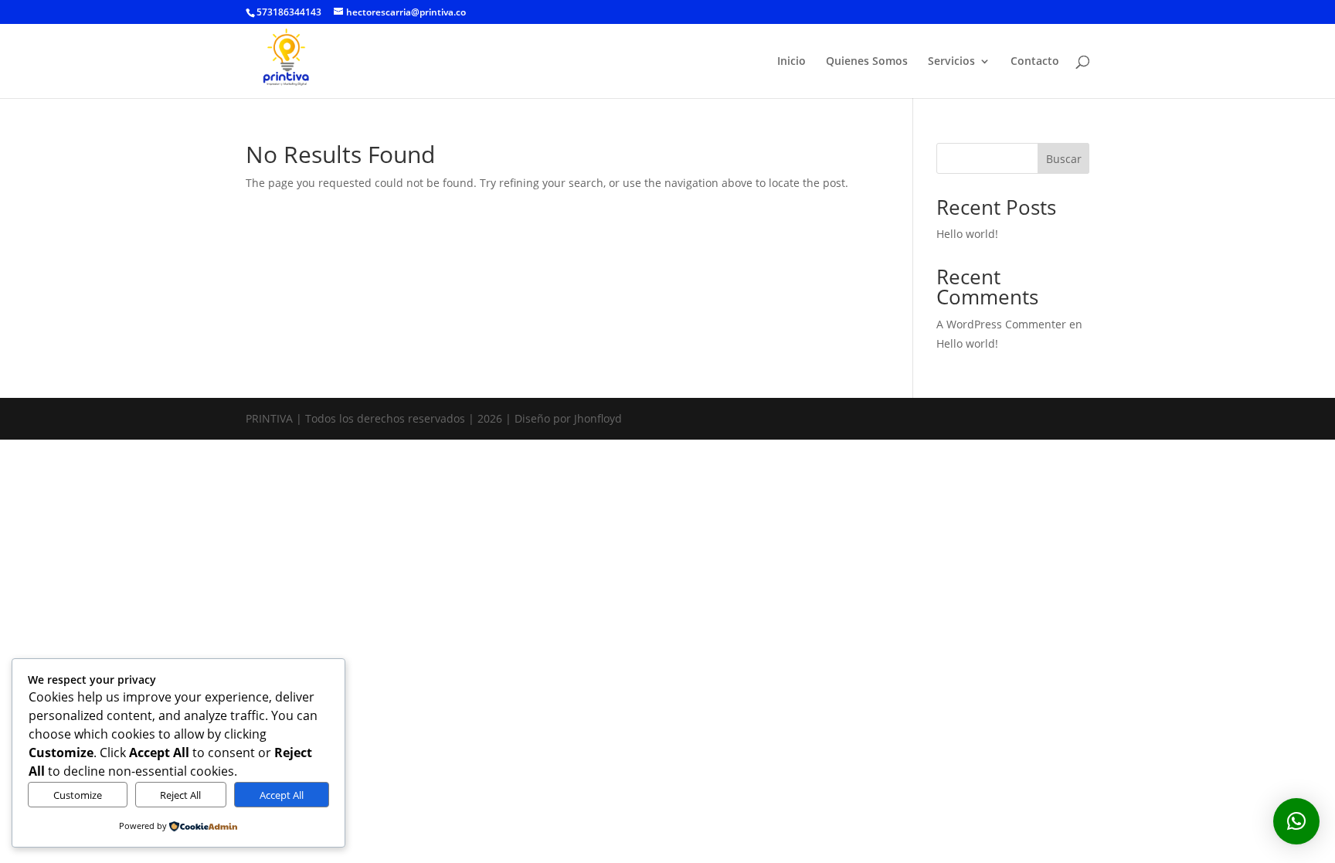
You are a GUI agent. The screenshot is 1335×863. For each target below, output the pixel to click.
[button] (1296, 821)
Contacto (1035, 62)
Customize (77, 795)
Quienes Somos (867, 62)
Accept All (282, 795)
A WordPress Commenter (1001, 324)
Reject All (180, 795)
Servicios (951, 62)
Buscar (1064, 158)
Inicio (791, 62)
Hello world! (967, 233)
